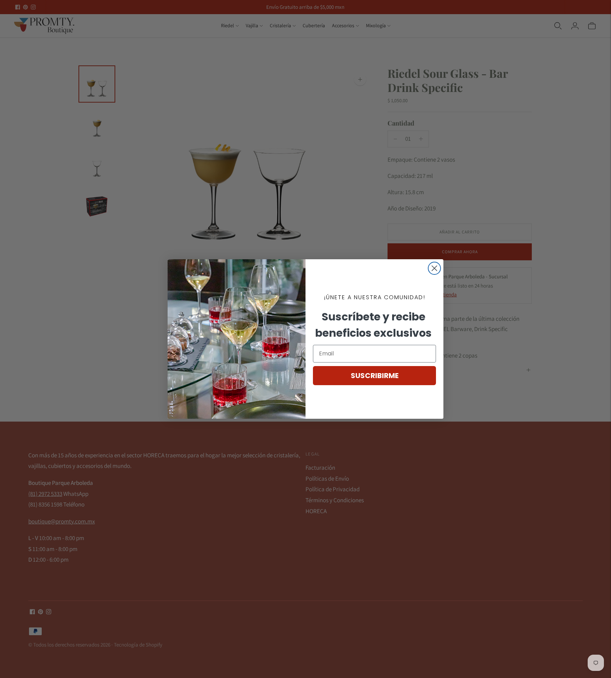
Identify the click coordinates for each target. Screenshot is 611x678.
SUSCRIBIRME (374, 376)
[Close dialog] (434, 268)
